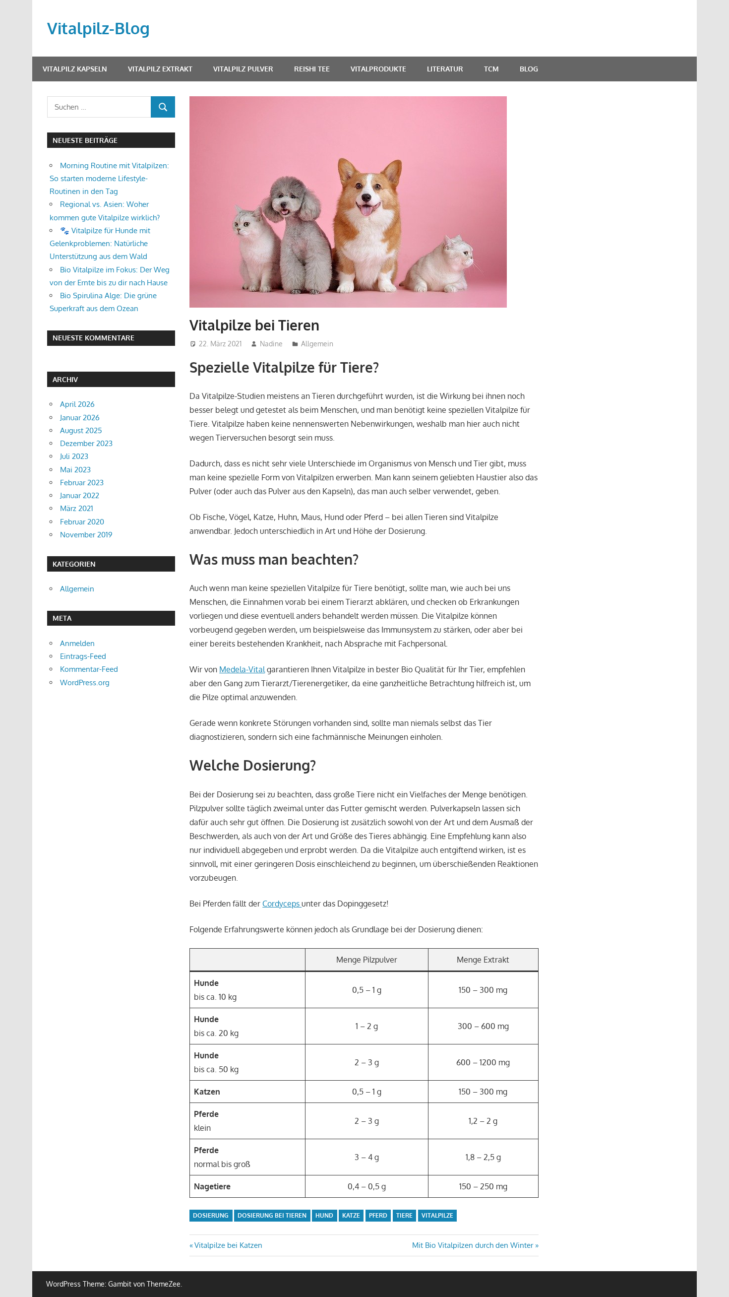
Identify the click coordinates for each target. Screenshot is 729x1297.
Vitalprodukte (378, 69)
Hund (324, 1215)
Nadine (271, 343)
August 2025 (81, 430)
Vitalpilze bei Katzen (228, 1245)
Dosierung (211, 1215)
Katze (351, 1215)
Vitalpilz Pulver (243, 69)
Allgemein (317, 343)
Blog (529, 69)
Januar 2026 (80, 417)
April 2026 (77, 404)
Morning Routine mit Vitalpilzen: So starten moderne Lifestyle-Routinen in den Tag (109, 178)
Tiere (404, 1215)
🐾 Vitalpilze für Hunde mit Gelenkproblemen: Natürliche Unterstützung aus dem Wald (100, 243)
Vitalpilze (437, 1215)
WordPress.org (85, 682)
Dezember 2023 (86, 443)
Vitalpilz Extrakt (160, 69)
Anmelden (77, 643)
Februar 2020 (82, 521)
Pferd (378, 1215)
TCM (491, 69)
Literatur (445, 69)
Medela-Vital (242, 669)
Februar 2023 (82, 482)
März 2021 (76, 508)
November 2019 (86, 534)
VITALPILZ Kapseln (75, 69)
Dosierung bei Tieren (272, 1215)
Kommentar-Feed (89, 669)
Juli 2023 (74, 456)
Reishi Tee (312, 69)
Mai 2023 (75, 469)
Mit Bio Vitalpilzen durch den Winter (472, 1245)
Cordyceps (282, 903)
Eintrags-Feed (83, 656)
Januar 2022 (79, 495)
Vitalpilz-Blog (98, 28)
